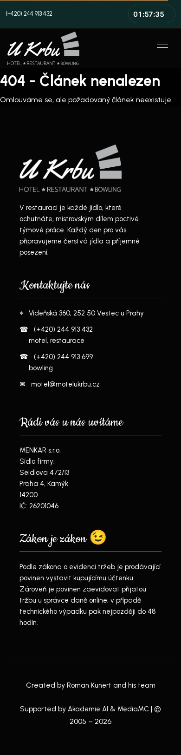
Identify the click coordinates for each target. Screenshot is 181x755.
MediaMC (133, 709)
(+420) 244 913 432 (29, 13)
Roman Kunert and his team (111, 685)
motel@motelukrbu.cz (65, 384)
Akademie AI (88, 709)
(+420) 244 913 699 (63, 357)
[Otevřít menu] (163, 48)
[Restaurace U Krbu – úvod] (75, 48)
